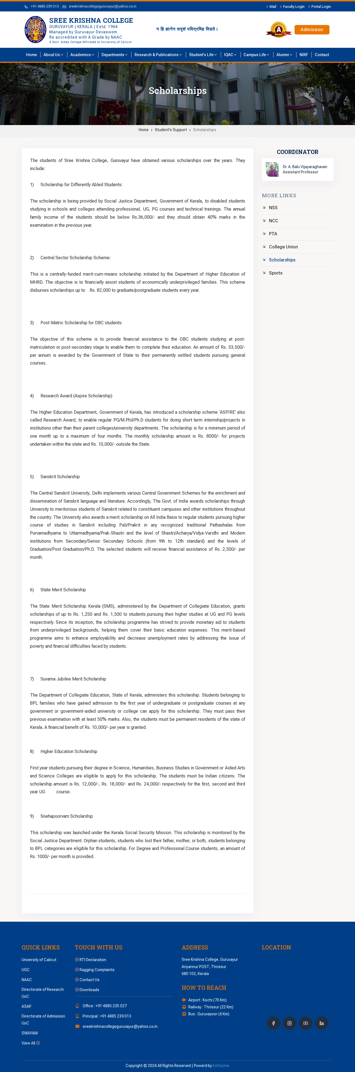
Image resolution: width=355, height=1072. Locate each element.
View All (29, 1043)
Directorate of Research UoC (43, 993)
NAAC (27, 980)
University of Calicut (39, 960)
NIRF (304, 55)
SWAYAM (30, 1033)
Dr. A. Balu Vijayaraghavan (305, 166)
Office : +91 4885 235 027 (105, 1006)
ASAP (26, 1006)
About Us (52, 55)
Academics (80, 55)
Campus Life (255, 55)
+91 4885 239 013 (45, 6)
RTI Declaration (92, 960)
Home (144, 130)
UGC (26, 970)
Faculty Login (294, 6)
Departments (113, 55)
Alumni (283, 55)
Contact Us (89, 980)
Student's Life (201, 55)
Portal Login (321, 6)
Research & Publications (157, 55)
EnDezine (221, 1065)
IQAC (228, 55)
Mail (273, 6)
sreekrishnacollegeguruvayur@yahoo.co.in (102, 6)
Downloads (89, 990)
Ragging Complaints (97, 970)
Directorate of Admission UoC (43, 1019)
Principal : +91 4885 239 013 (107, 1016)
